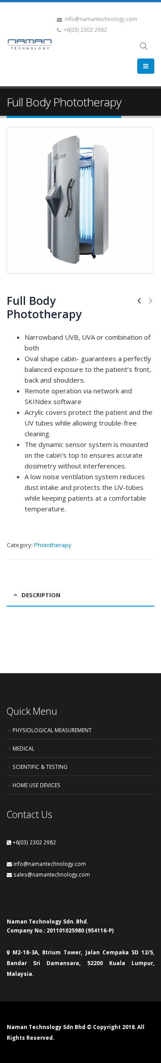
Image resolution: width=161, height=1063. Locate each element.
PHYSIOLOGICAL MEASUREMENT (52, 730)
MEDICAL (23, 748)
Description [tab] (40, 595)
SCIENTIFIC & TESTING (40, 766)
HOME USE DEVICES (36, 785)
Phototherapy (53, 545)
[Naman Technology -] (29, 44)
